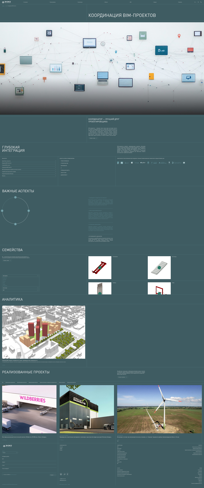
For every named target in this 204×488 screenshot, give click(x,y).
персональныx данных (13, 474)
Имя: (3, 458)
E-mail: (3, 465)
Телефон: (3, 462)
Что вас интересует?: (5, 468)
